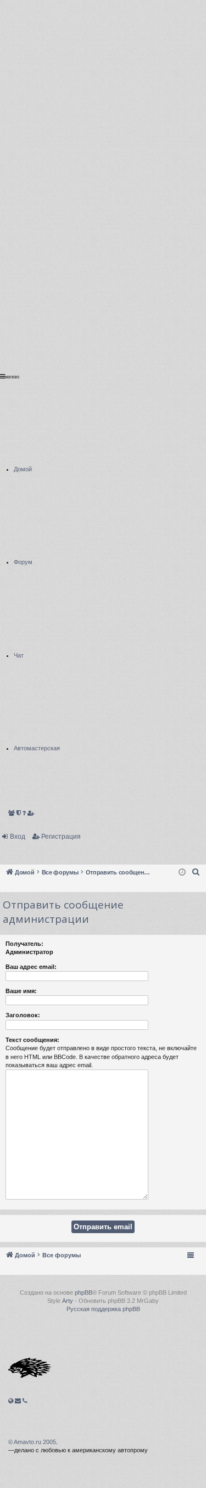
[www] (10, 1401)
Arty (67, 1300)
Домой (23, 402)
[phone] (25, 1401)
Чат (19, 588)
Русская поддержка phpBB (103, 1309)
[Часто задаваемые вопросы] (24, 813)
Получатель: (24, 943)
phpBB (83, 1292)
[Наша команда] (18, 813)
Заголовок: (22, 1015)
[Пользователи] (11, 813)
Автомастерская (37, 681)
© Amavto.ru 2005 (32, 1442)
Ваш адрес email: (31, 966)
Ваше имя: (21, 991)
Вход (17, 836)
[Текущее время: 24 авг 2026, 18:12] (182, 872)
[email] (18, 1401)
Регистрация (61, 836)
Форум (23, 494)
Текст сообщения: (32, 1039)
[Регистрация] (31, 813)
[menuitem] (196, 872)
